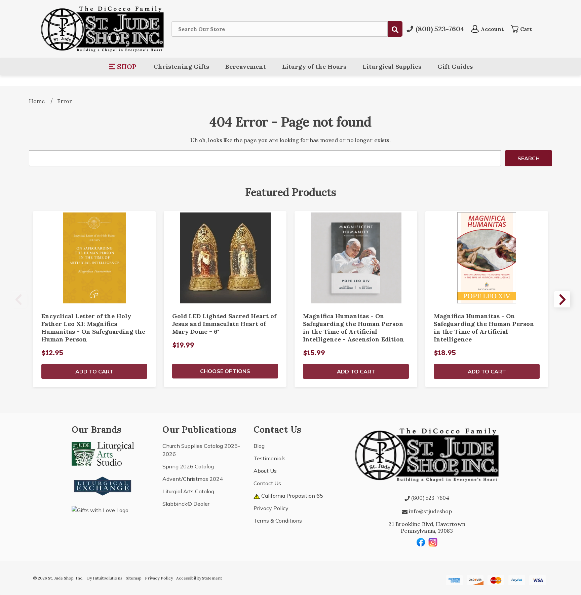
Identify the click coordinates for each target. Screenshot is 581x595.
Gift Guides (455, 66)
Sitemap (134, 578)
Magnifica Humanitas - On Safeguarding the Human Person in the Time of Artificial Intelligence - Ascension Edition (353, 327)
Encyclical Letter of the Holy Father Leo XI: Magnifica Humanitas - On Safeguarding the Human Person (93, 327)
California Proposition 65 (291, 495)
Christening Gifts (181, 66)
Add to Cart (94, 371)
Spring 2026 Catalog (188, 466)
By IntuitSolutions (104, 578)
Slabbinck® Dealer (185, 503)
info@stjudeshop (430, 511)
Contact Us (267, 483)
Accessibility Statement (199, 578)
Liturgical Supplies (391, 66)
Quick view (94, 257)
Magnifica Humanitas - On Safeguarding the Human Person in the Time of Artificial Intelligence (484, 327)
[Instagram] (433, 542)
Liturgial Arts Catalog (188, 491)
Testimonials (269, 458)
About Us (265, 470)
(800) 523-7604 (429, 497)
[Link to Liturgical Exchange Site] (103, 485)
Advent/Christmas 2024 (192, 478)
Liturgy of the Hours (314, 66)
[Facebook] (421, 542)
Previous (19, 299)
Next (562, 299)
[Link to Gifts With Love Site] (103, 521)
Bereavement (245, 66)
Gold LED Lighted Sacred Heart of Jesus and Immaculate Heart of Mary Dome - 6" (224, 323)
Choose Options (225, 371)
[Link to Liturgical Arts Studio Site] (103, 453)
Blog (259, 445)
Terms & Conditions (278, 520)
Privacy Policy (271, 508)
